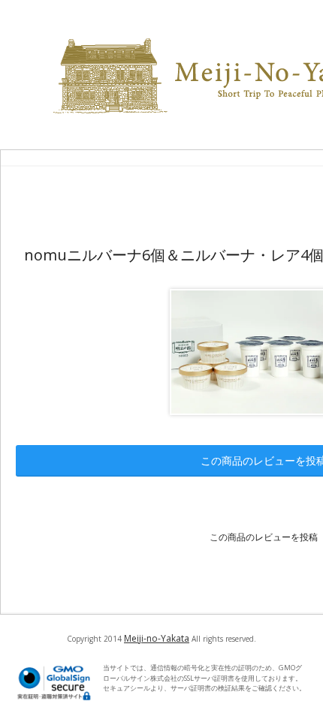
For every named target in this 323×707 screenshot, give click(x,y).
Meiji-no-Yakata (156, 638)
